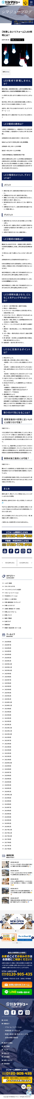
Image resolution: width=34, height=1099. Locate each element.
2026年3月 (8, 658)
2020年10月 (8, 763)
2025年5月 (8, 686)
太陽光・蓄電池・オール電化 (12, 609)
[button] (1, 922)
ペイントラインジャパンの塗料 (13, 589)
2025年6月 (8, 683)
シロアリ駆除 (8, 583)
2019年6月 (8, 798)
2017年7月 (8, 845)
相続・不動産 (8, 618)
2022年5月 (8, 747)
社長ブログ (8, 621)
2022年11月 (8, 731)
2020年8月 (8, 769)
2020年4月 (8, 782)
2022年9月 (8, 737)
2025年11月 (8, 667)
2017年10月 (8, 836)
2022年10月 (8, 734)
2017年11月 (8, 833)
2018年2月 (8, 823)
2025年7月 (8, 680)
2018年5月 (8, 814)
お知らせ (6, 1053)
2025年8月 (8, 677)
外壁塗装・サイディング (12, 1030)
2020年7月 (8, 772)
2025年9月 (8, 673)
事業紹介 (6, 1024)
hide (7, 72)
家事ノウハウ (8, 615)
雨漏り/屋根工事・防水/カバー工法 (16, 1034)
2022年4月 (8, 750)
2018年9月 (8, 801)
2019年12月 (8, 794)
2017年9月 (8, 839)
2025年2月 (8, 696)
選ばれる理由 (8, 1043)
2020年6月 (8, 775)
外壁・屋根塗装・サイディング (12, 602)
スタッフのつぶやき (10, 586)
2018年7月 (8, 807)
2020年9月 (8, 766)
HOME (5, 1020)
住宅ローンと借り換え (11, 599)
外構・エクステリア (10, 605)
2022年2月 (8, 756)
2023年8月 (8, 708)
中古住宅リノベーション (11, 596)
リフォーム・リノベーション (12, 593)
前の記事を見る (10, 562)
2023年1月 (8, 724)
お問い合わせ (8, 1060)
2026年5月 (8, 651)
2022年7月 (8, 740)
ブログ (5, 1050)
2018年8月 (8, 804)
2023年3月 (8, 718)
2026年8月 (8, 642)
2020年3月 (8, 785)
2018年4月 (8, 817)
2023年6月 (8, 712)
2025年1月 (8, 699)
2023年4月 (8, 715)
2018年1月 (8, 826)
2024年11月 (8, 705)
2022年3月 (8, 753)
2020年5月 (8, 779)
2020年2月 (8, 788)
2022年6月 (8, 744)
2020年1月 (8, 791)
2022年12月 (8, 728)
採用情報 (6, 1064)
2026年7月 (8, 645)
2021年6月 (8, 759)
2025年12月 (8, 664)
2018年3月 (8, 820)
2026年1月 (8, 661)
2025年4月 (8, 689)
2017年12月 (8, 830)
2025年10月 (8, 670)
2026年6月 (8, 648)
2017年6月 (8, 849)
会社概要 (6, 1057)
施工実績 (6, 1046)
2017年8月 (8, 842)
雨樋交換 (8, 624)
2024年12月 (8, 702)
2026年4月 (8, 654)
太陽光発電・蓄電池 (11, 1037)
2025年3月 (8, 693)
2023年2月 (8, 721)
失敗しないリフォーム (10, 612)
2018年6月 (8, 810)
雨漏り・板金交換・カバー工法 (13, 628)
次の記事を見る (24, 562)
